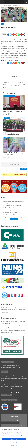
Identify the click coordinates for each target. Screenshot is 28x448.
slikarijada (17, 60)
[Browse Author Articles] (14, 71)
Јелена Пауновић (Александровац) (13, 205)
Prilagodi (14, 442)
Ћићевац (7, 117)
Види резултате (14, 221)
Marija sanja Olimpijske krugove (20, 85)
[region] (14, 437)
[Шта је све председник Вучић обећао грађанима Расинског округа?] (14, 124)
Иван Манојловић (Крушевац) (12, 210)
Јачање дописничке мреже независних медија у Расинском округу (10, 96)
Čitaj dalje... (14, 388)
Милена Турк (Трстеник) (11, 212)
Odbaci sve (14, 445)
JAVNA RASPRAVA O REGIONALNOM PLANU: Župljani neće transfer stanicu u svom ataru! (13, 113)
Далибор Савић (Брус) (10, 207)
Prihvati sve (14, 439)
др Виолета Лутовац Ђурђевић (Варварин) (15, 217)
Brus (5, 60)
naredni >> (3, 314)
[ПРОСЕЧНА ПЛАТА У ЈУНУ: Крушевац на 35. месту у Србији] (14, 144)
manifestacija (10, 60)
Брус (3, 24)
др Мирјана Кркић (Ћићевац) (12, 214)
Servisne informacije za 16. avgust (7, 86)
